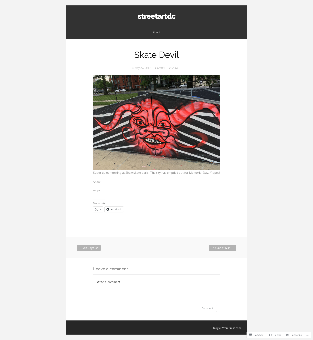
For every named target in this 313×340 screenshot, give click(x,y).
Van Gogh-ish (88, 248)
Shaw (175, 67)
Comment (207, 308)
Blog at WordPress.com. (227, 328)
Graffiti (161, 67)
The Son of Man (222, 248)
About (156, 32)
